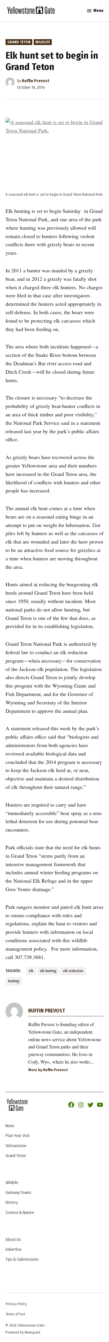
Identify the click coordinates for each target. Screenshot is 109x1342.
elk (31, 971)
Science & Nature (20, 1212)
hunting (13, 981)
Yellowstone (16, 1145)
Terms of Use (15, 1314)
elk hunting (48, 971)
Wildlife (42, 42)
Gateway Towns (18, 1192)
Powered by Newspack (23, 1332)
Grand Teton (19, 42)
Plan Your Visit (18, 1135)
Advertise (14, 1249)
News (10, 1125)
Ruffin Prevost (35, 80)
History (12, 1202)
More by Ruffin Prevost (48, 1070)
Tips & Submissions (22, 1259)
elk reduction (73, 971)
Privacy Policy (16, 1304)
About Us (13, 1239)
